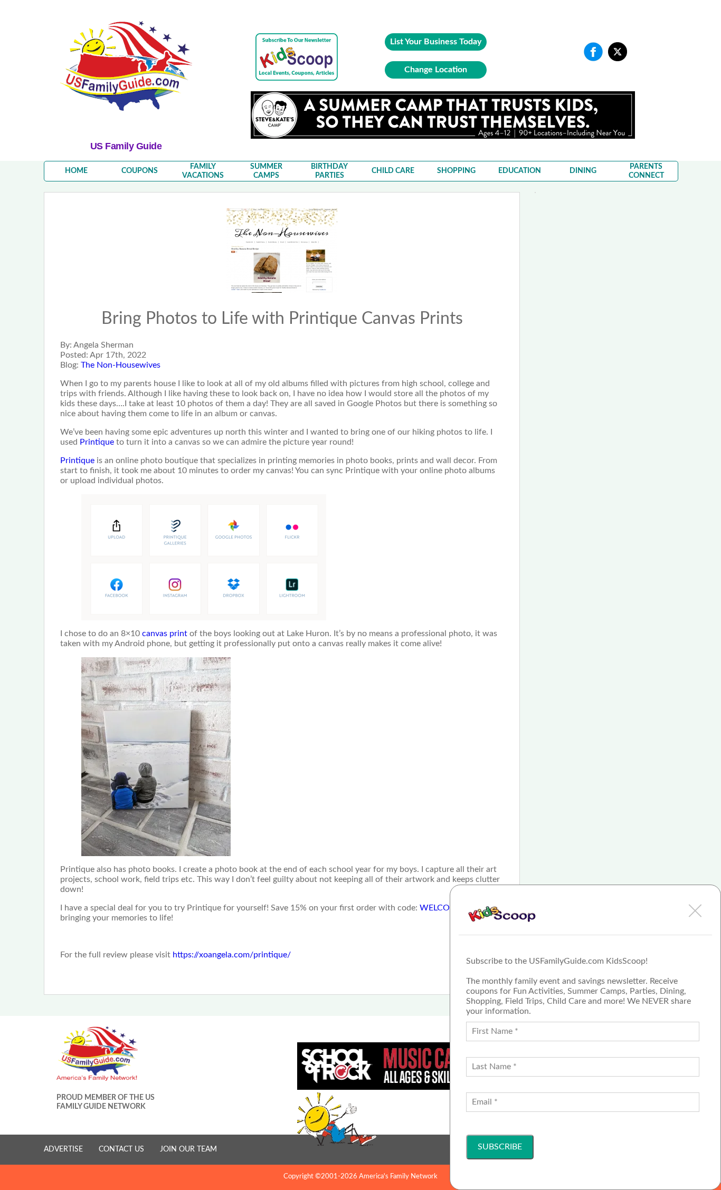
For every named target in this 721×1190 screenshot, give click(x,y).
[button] (695, 910)
